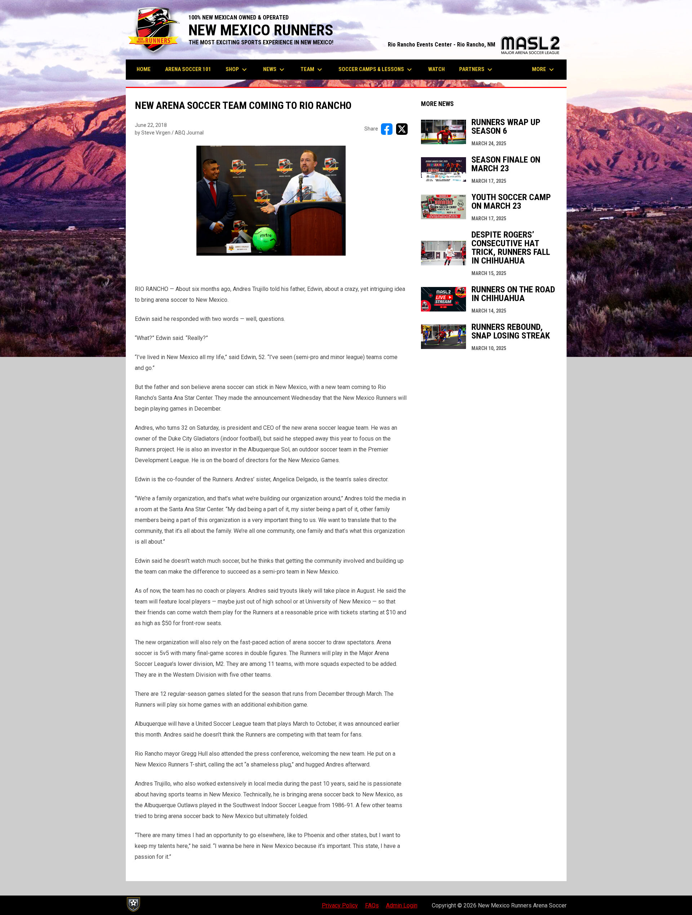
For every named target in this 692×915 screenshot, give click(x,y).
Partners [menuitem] (476, 69)
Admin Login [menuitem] (401, 905)
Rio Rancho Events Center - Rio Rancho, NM (473, 44)
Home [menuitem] (144, 69)
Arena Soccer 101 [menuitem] (188, 69)
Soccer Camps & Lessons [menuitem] (376, 69)
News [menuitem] (274, 69)
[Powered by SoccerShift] (133, 904)
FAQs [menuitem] (372, 905)
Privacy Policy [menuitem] (340, 905)
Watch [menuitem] (436, 69)
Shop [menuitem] (237, 69)
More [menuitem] (544, 69)
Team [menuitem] (312, 69)
